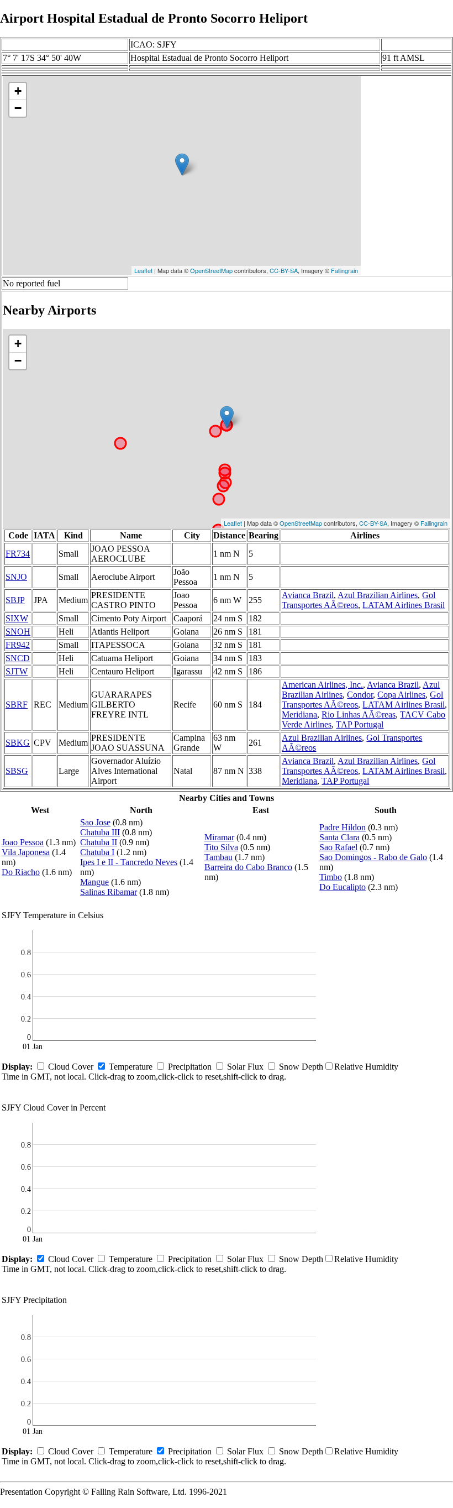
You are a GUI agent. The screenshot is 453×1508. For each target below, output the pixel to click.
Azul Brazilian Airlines (378, 595)
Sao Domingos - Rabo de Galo (373, 857)
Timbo (330, 877)
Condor (360, 694)
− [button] (18, 108)
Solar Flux (245, 1066)
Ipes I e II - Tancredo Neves (128, 862)
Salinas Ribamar (108, 892)
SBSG (17, 771)
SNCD (18, 658)
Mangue (94, 882)
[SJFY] (182, 164)
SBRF (17, 704)
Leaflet (143, 270)
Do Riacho (21, 872)
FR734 (18, 553)
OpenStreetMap (211, 270)
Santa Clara (339, 837)
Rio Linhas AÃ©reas (359, 714)
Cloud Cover (70, 1066)
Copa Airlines (401, 694)
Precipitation (190, 1066)
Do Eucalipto (342, 887)
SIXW (17, 618)
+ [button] (18, 91)
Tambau (218, 857)
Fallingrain (344, 270)
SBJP (15, 600)
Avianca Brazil (308, 595)
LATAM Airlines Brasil (403, 605)
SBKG (18, 742)
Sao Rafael (338, 847)
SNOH (18, 631)
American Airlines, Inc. (322, 684)
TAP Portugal (359, 724)
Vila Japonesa (26, 852)
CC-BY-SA (284, 270)
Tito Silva (221, 847)
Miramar (219, 837)
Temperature (130, 1066)
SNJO (16, 577)
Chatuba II (98, 842)
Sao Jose (95, 822)
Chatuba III (100, 832)
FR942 (18, 645)
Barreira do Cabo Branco (248, 867)
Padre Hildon (342, 827)
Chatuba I (97, 852)
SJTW (17, 671)
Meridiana (299, 714)
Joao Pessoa (23, 842)
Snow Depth (301, 1066)
